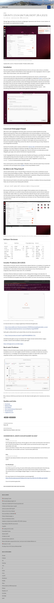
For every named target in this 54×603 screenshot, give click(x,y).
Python (3, 588)
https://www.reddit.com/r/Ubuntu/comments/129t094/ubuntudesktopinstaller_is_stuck (26, 327)
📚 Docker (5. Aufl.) (6, 543)
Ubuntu (6, 417)
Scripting (4, 593)
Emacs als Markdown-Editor (8, 518)
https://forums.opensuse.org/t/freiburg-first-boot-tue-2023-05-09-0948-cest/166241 (27, 478)
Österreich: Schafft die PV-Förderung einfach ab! (12, 503)
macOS (3, 575)
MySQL (3, 580)
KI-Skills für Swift (6, 536)
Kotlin (3, 570)
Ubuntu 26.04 (5, 533)
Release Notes (8, 405)
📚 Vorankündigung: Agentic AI (9, 501)
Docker (3, 555)
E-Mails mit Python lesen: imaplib (9, 506)
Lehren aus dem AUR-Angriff (8, 508)
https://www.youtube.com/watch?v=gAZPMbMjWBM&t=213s (20, 335)
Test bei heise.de (9, 410)
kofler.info (5, 7)
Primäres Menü (52, 7)
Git (2, 560)
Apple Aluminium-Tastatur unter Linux (12, 429)
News (3, 583)
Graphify (4, 526)
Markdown (4, 578)
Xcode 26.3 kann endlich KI (8, 538)
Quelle (22, 165)
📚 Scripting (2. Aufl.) (6, 498)
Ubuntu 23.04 (12, 417)
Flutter (40, 78)
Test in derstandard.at (10, 409)
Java (3, 565)
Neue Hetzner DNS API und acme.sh (10, 523)
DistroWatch (8, 407)
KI (2, 568)
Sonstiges (4, 595)
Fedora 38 (8, 424)
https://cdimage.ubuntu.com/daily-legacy (13, 343)
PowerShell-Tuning (6, 531)
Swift (3, 598)
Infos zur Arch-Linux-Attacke (8, 511)
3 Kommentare (25, 17)
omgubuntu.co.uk (9, 412)
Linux (5, 13)
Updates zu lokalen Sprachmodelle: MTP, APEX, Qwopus (14, 521)
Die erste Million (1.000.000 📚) (9, 513)
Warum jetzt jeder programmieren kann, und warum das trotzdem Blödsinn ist (19, 541)
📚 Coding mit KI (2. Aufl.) (7, 528)
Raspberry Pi (5, 590)
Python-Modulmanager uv (8, 516)
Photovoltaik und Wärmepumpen (9, 585)
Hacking (4, 563)
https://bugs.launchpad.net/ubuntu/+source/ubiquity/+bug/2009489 (21, 328)
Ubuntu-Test (31, 146)
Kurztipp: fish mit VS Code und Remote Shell (11, 546)
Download (7, 404)
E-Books (4, 558)
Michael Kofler (16, 17)
